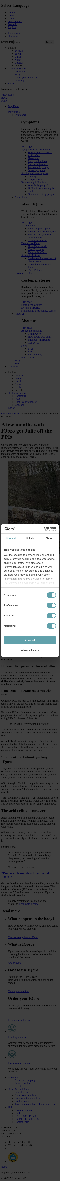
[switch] (51, 605)
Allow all (30, 640)
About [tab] (49, 538)
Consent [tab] (11, 538)
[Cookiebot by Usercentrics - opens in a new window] (42, 529)
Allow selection (30, 650)
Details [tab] (30, 538)
